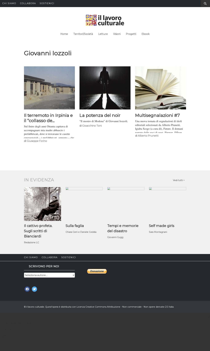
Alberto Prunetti (148, 135)
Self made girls (161, 226)
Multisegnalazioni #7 (157, 115)
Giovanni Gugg (115, 237)
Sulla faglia (75, 226)
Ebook (146, 33)
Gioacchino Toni (92, 125)
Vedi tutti (178, 180)
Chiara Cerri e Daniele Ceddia (81, 232)
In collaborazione (15, 323)
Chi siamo (9, 3)
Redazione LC (31, 242)
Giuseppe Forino (37, 140)
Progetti (131, 33)
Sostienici (47, 3)
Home (64, 33)
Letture (103, 33)
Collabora (28, 3)
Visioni (117, 33)
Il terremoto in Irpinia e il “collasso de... (48, 118)
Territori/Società (83, 33)
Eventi (6, 336)
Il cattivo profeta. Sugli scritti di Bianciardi (38, 231)
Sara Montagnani (158, 232)
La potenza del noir (100, 115)
